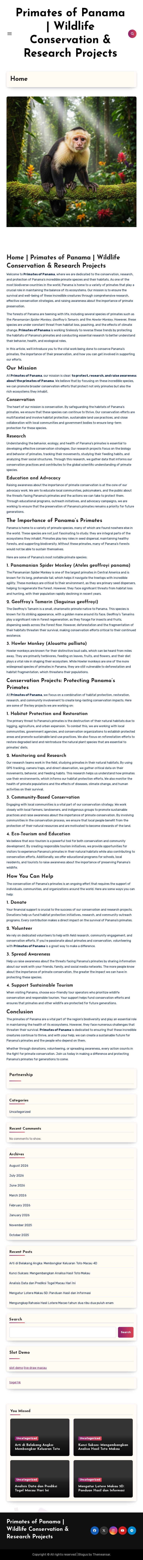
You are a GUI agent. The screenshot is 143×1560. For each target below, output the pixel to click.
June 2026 (17, 1185)
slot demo (16, 1368)
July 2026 (16, 1175)
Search (15, 1319)
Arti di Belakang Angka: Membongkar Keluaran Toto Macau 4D (53, 1263)
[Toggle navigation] (9, 33)
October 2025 (19, 1235)
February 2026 (20, 1205)
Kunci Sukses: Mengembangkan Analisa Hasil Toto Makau (49, 1273)
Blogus (83, 1554)
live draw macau (35, 1368)
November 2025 (20, 1225)
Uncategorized (20, 1112)
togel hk (15, 1382)
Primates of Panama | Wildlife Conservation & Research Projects (38, 1529)
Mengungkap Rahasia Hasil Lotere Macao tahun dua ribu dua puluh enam (61, 1303)
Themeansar (101, 1554)
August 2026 (18, 1165)
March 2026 (17, 1195)
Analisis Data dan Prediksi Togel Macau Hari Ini (42, 1283)
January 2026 (19, 1215)
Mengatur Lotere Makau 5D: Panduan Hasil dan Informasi (50, 1293)
